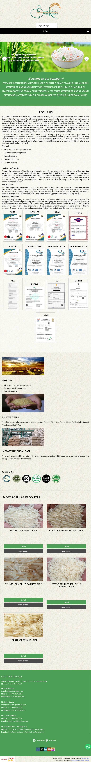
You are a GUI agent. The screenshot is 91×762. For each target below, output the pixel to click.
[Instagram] (53, 752)
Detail (23, 546)
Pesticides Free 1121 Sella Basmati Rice (66, 585)
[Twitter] (42, 752)
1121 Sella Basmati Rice (23, 530)
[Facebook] (38, 752)
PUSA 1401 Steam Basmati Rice (66, 530)
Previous (5, 58)
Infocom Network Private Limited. (80, 760)
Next (86, 58)
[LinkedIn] (45, 752)
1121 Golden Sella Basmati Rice (23, 584)
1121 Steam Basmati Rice (23, 640)
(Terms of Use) (85, 758)
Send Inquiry (23, 551)
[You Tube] (49, 752)
